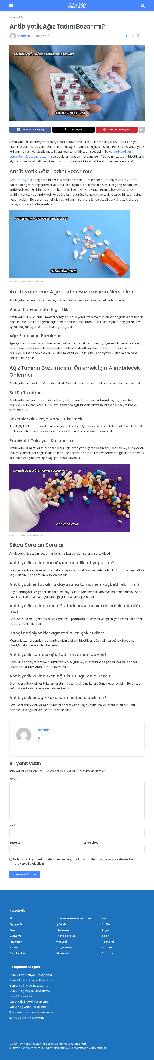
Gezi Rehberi (18, 953)
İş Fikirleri (62, 924)
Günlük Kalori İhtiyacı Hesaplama (30, 975)
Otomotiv (62, 953)
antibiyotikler (26, 180)
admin (25, 36)
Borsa (13, 930)
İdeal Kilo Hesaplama (22, 996)
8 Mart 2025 (43, 36)
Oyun (105, 918)
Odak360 (76, 5)
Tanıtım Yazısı (29, 1047)
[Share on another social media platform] (142, 130)
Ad (12, 826)
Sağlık (106, 924)
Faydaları (16, 942)
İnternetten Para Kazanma (74, 918)
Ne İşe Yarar (64, 947)
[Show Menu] (11, 5)
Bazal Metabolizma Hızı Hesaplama (31, 1012)
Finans (13, 947)
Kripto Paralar (65, 936)
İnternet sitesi (89, 842)
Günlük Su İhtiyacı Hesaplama (28, 986)
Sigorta (107, 930)
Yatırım (107, 947)
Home (12, 17)
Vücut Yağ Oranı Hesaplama (28, 1007)
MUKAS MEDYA (67, 1047)
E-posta (16, 842)
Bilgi (21, 17)
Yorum (15, 778)
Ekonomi (15, 936)
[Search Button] (143, 5)
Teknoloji (108, 942)
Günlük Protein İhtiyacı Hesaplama (31, 980)
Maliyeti (61, 942)
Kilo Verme (63, 930)
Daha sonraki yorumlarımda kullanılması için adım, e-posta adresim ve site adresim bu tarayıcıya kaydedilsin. (73, 861)
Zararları (108, 953)
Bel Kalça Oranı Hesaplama (27, 1017)
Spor (105, 936)
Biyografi (15, 924)
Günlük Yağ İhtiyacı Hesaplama (29, 991)
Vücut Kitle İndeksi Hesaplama (29, 1001)
